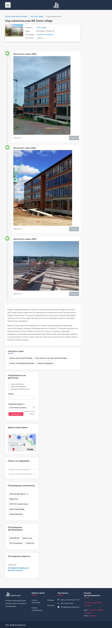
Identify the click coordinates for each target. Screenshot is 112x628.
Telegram (99, 610)
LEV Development (16, 543)
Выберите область (17, 404)
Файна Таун (13, 499)
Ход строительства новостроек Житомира (51, 358)
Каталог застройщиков (37, 609)
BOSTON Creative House (18, 504)
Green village (41, 27)
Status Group (27, 538)
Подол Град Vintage (16, 509)
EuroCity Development (45, 34)
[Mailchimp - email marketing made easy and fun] (31, 414)
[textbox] (22, 469)
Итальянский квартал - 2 (18, 494)
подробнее (74, 138)
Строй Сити (29, 543)
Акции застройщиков (45, 363)
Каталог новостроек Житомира (20, 358)
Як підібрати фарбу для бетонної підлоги (18, 569)
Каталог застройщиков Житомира (21, 363)
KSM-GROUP (14, 538)
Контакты (50, 605)
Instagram (88, 613)
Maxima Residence (16, 514)
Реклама (50, 600)
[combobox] (22, 469)
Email (11, 394)
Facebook (92, 610)
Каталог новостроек (36, 601)
